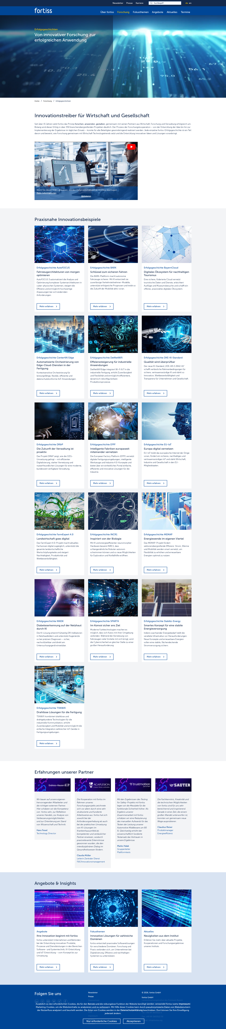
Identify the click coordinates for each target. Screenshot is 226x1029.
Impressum (184, 1004)
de (186, 3)
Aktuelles (172, 12)
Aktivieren (86, 196)
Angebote (157, 12)
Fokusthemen (141, 12)
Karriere (139, 3)
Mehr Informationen (46, 193)
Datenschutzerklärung (131, 1010)
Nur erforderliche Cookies (101, 1021)
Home (37, 101)
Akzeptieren (134, 1021)
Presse (129, 3)
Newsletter (118, 3)
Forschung (123, 12)
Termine (185, 12)
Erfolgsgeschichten (63, 101)
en (190, 3)
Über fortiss (107, 12)
